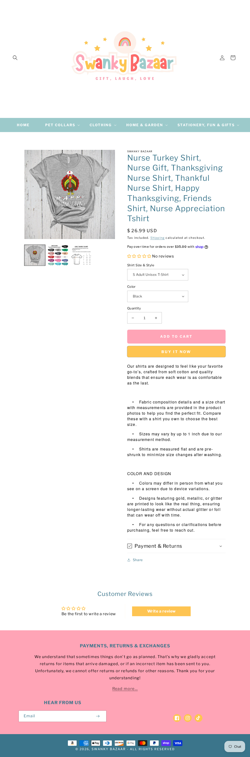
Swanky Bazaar (109, 749)
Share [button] (138, 560)
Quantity (134, 308)
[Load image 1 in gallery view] (34, 255)
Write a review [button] (161, 611)
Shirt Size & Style (140, 265)
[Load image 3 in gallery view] (81, 255)
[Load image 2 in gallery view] (58, 255)
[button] (15, 57)
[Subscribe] (97, 716)
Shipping (157, 238)
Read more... (125, 688)
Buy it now (176, 352)
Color (131, 286)
